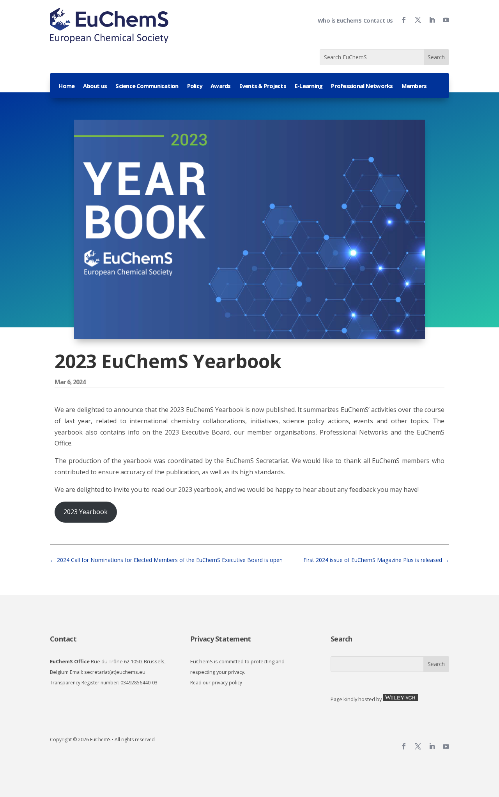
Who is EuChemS (340, 20)
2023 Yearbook (86, 511)
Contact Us (378, 20)
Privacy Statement (220, 638)
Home (66, 86)
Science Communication (146, 86)
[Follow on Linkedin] (429, 20)
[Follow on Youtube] (443, 20)
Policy (194, 86)
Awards (221, 86)
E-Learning (309, 86)
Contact (63, 638)
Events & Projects (262, 86)
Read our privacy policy (216, 682)
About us (95, 86)
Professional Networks (362, 86)
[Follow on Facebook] (401, 20)
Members (414, 86)
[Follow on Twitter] (415, 20)
